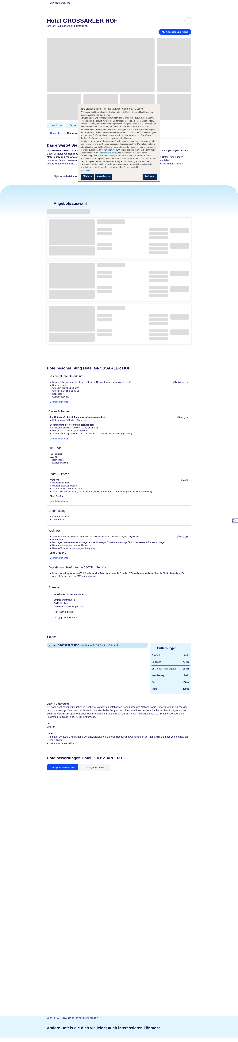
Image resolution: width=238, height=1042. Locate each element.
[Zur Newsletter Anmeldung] (235, 523)
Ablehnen (87, 176)
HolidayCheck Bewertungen (63, 767)
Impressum (85, 170)
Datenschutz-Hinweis (108, 153)
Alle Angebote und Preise (175, 32)
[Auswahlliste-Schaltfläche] (188, 20)
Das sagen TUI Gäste (94, 767)
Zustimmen (150, 176)
